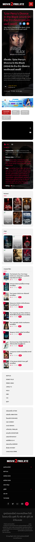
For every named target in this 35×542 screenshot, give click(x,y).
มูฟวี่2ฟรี (15, 179)
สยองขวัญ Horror (11, 444)
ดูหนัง (20, 170)
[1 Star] (9, 85)
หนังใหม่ (29, 164)
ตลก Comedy (10, 422)
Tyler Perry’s (26, 168)
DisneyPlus (26, 532)
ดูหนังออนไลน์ (12, 162)
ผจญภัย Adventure (12, 433)
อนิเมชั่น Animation (11, 415)
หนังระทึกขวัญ (18, 183)
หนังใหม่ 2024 (9, 165)
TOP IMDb (6, 498)
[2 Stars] (11, 85)
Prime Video (13, 160)
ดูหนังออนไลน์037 (23, 176)
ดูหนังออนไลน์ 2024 (22, 162)
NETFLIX (8, 376)
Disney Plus (10, 379)
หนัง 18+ (5, 494)
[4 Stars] (14, 85)
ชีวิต (17, 170)
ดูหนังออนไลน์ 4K (23, 174)
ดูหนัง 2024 (26, 170)
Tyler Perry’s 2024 (11, 170)
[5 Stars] (16, 85)
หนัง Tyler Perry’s (20, 181)
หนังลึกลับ (25, 183)
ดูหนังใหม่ (25, 177)
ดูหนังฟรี (24, 172)
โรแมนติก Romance (11, 418)
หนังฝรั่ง (24, 164)
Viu (7, 398)
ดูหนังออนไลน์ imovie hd (17, 175)
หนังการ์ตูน (6, 485)
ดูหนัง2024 (18, 172)
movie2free (12, 168)
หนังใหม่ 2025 (7, 476)
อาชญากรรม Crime (11, 452)
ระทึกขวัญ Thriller (11, 429)
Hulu (7, 391)
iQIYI (7, 402)
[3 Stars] (12, 85)
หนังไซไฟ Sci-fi (10, 440)
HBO (7, 394)
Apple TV (9, 387)
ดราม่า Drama (21, 160)
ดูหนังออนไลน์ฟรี (18, 177)
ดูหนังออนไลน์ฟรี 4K (15, 532)
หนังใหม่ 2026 (7, 480)
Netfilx (21, 532)
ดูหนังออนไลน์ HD (13, 530)
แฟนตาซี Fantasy (11, 437)
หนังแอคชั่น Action (11, 411)
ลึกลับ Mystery (17, 164)
